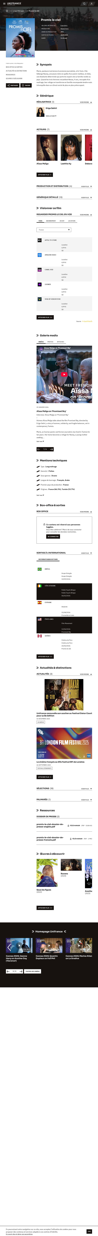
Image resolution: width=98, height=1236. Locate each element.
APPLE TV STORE (50, 240)
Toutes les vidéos (33, 971)
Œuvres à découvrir (14, 78)
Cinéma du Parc (67, 640)
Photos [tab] (50, 342)
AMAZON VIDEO (50, 255)
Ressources (10, 75)
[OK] (89, 1231)
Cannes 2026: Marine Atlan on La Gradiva (79, 957)
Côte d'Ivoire (50, 586)
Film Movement (67, 623)
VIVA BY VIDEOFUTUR (52, 299)
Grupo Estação (67, 573)
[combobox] (54, 230)
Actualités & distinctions (16, 71)
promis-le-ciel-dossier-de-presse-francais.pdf (50, 838)
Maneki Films (65, 29)
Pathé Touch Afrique (69, 590)
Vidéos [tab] (41, 342)
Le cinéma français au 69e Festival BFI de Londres (60, 762)
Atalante (64, 607)
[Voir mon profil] (91, 4)
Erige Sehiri (64, 25)
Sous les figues (44, 890)
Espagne (48, 602)
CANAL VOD (48, 270)
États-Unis (49, 619)
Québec (48, 636)
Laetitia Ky (66, 164)
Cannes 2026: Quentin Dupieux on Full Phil (47, 957)
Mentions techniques (14, 63)
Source (79, 321)
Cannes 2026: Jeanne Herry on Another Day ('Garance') (16, 958)
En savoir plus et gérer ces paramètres (19, 1234)
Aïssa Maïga (43, 164)
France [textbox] (41, 230)
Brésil (47, 569)
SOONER (47, 284)
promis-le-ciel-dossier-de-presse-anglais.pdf (50, 825)
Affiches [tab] (60, 342)
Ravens (64, 873)
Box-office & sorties (14, 67)
